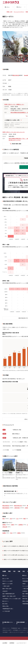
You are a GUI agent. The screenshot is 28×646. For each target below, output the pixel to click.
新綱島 (4, 533)
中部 (14, 571)
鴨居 (24, 518)
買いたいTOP (5, 578)
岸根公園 (4, 526)
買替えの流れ (5, 606)
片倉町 (12, 524)
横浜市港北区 (16, 75)
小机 (11, 518)
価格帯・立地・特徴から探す (9, 596)
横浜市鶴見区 (5, 505)
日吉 (11, 533)
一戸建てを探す (6, 586)
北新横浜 (20, 524)
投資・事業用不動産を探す (8, 593)
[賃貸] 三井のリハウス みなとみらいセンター (13, 132)
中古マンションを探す (7, 581)
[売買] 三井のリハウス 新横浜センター (14, 104)
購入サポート (5, 601)
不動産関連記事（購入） (8, 608)
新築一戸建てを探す (7, 588)
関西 (9, 571)
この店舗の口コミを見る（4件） (12, 120)
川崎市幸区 (17, 507)
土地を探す (5, 591)
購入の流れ (5, 603)
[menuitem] (9, 7)
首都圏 (4, 571)
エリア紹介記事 (6, 611)
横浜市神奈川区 (18, 505)
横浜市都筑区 (5, 507)
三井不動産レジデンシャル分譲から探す (11, 598)
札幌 (19, 571)
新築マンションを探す (7, 583)
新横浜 (4, 524)
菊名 (3, 518)
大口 (17, 518)
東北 (24, 571)
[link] (8, 470)
